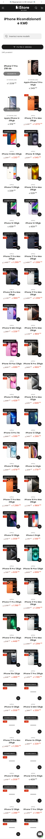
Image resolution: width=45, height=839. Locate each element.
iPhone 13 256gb (12, 397)
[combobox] (19, 36)
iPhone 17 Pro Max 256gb (33, 119)
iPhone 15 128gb (11, 466)
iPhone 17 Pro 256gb (11, 602)
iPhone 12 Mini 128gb (33, 707)
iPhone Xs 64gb (33, 466)
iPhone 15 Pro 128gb (11, 568)
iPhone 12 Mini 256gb (12, 154)
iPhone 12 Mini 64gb (11, 328)
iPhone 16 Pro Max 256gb (11, 293)
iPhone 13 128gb (11, 535)
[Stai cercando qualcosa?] (6, 36)
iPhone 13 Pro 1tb (12, 433)
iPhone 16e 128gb (12, 673)
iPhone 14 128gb (12, 223)
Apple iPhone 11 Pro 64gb (33, 83)
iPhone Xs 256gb (33, 740)
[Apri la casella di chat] (40, 834)
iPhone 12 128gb (33, 433)
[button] (36, 8)
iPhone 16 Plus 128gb (12, 363)
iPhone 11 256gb (11, 187)
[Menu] (3, 8)
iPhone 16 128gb (33, 154)
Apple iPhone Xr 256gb (12, 119)
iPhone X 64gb (33, 535)
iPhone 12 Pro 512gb (33, 776)
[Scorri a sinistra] (4, 2)
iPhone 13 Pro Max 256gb (33, 188)
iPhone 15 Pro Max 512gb (33, 398)
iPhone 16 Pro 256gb (33, 363)
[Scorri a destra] (41, 2)
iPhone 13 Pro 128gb (11, 638)
